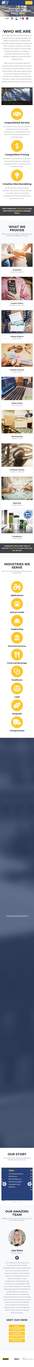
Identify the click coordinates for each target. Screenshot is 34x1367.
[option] (5, 1359)
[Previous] (4, 1184)
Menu (28, 2)
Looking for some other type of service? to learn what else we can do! (17, 548)
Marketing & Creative (17, 1337)
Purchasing (17, 1330)
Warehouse (17, 1340)
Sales (16, 1326)
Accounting (17, 1333)
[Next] (29, 1184)
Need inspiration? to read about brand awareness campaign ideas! (17, 211)
